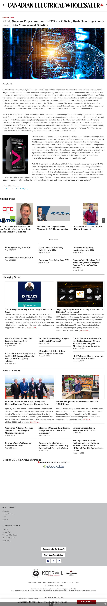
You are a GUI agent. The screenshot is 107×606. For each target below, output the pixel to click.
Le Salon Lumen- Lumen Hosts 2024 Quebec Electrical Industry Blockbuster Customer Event (27, 402)
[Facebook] (48, 561)
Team (4, 517)
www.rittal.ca (6, 189)
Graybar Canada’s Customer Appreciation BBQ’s (18, 444)
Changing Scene (8, 17)
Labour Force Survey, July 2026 (19, 257)
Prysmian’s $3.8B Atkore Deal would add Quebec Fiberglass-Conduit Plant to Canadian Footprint (86, 264)
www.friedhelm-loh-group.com (22, 189)
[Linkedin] (59, 561)
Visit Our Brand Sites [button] (53, 555)
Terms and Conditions (10, 535)
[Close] (105, 600)
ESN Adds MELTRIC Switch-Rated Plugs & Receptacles (52, 352)
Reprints (5, 529)
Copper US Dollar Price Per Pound (22, 460)
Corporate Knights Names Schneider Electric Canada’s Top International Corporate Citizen (53, 445)
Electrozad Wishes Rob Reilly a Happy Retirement (88, 228)
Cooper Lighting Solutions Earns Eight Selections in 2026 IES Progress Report (79, 310)
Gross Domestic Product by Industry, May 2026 (51, 248)
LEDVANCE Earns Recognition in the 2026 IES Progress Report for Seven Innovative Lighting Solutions (20, 357)
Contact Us (6, 541)
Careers (5, 520)
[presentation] (16, 214)
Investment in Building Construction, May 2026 (83, 248)
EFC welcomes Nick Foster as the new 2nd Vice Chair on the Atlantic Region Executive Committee (15, 229)
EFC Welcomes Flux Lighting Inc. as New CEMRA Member (88, 357)
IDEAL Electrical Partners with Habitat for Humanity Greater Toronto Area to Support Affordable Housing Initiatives (87, 342)
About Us (6, 511)
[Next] (103, 220)
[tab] (49, 239)
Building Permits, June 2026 (17, 247)
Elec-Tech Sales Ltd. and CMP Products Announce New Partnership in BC (18, 341)
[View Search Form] (3, 5)
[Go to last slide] (3, 220)
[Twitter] (53, 561)
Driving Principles (8, 514)
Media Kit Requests (9, 538)
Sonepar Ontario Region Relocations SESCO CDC (84, 429)
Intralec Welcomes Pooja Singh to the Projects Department (54, 339)
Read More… (32, 328)
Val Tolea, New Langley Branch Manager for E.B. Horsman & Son (52, 228)
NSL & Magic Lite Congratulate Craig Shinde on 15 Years (28, 310)
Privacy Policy (7, 532)
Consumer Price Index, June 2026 (54, 260)
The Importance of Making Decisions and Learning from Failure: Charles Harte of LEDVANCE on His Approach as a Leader (88, 445)
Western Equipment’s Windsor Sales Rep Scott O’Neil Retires (77, 402)
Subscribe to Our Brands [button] (54, 549)
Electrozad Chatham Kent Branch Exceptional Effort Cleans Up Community (54, 430)
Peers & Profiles (11, 370)
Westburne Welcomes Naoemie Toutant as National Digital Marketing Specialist (19, 430)
